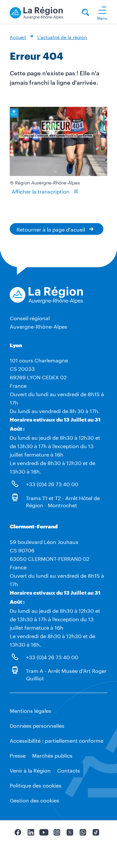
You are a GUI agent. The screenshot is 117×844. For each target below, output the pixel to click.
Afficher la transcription (41, 191)
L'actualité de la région (62, 36)
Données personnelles (37, 725)
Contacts (68, 770)
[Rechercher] (85, 13)
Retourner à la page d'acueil (51, 229)
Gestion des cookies (34, 800)
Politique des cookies (35, 785)
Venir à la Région (30, 770)
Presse (18, 755)
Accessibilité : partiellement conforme (56, 740)
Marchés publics (52, 755)
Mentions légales (30, 710)
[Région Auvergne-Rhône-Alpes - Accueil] (36, 11)
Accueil (18, 36)
